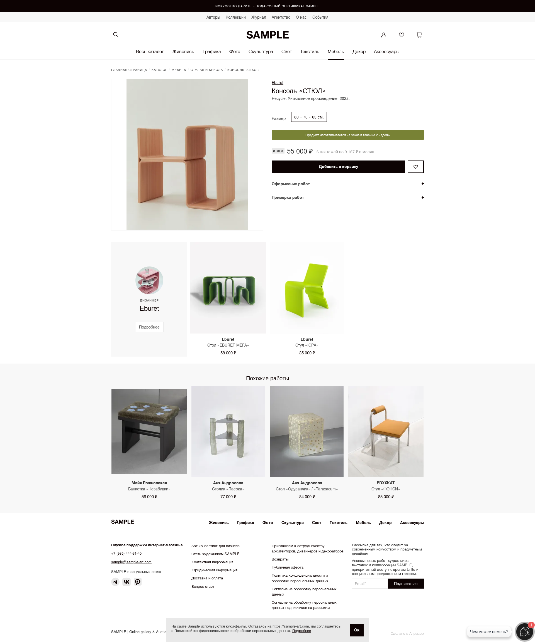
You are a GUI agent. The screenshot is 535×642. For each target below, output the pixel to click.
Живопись (183, 51)
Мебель (336, 51)
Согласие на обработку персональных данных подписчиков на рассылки (304, 604)
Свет (286, 51)
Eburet (277, 82)
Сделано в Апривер (407, 633)
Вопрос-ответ (202, 586)
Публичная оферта (287, 567)
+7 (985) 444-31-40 (126, 553)
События (320, 17)
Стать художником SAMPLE (215, 553)
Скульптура (261, 51)
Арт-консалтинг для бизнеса (215, 545)
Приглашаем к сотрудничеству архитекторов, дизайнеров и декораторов (308, 548)
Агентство (281, 17)
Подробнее (301, 630)
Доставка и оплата (207, 578)
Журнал (258, 17)
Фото (234, 51)
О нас (301, 17)
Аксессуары (386, 51)
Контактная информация (212, 561)
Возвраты (280, 559)
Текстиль (309, 51)
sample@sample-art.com (131, 561)
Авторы (213, 17)
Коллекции (236, 17)
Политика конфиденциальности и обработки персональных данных (300, 577)
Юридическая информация (214, 569)
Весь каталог (150, 51)
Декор (359, 51)
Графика (212, 51)
